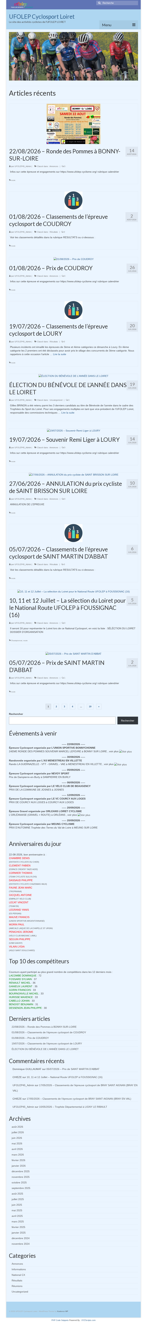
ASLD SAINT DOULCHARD (22, 950)
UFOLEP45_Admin (23, 166)
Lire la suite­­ (59, 354)
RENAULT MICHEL (19, 982)
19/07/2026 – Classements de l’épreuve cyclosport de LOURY (47, 1043)
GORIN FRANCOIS (20, 989)
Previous (13, 56)
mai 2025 (17, 1210)
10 (80, 77)
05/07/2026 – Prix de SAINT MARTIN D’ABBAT (72, 1069)
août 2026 (17, 1126)
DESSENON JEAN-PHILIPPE (25, 1007)
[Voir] (125, 751)
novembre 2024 (21, 1243)
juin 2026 (17, 1137)
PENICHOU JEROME (21, 931)
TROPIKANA (15, 891)
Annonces (53, 166)
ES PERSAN (15, 913)
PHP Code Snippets (60, 1320)
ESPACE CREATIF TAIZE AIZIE (23, 869)
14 (95, 77)
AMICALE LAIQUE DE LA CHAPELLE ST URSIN (31, 928)
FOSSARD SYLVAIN (20, 979)
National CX (18, 1274)
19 (90, 706)
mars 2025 (18, 1221)
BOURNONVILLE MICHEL (24, 993)
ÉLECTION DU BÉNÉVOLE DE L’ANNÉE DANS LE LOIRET (45, 1049)
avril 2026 (17, 1149)
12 (88, 77)
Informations (19, 1269)
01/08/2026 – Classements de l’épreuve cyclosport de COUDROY (49, 1032)
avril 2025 (17, 1215)
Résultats (54, 232)
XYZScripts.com (88, 1320)
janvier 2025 (19, 1232)
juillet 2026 (18, 1132)
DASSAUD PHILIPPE (21, 880)
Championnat (16, 640)
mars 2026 (18, 1154)
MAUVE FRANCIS (19, 917)
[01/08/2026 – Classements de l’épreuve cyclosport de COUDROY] (73, 200)
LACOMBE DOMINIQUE (22, 975)
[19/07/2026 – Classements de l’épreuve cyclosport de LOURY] (73, 310)
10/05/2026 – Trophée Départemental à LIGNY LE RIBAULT (73, 1106)
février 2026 (18, 1160)
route (13, 180)
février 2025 (18, 1227)
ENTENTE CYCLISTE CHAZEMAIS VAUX (28, 884)
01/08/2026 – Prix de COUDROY (30, 1037)
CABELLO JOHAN (19, 1000)
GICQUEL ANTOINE (20, 895)
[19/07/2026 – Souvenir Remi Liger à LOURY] (73, 430)
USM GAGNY (16, 943)
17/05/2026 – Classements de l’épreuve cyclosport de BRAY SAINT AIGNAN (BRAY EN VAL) (79, 1098)
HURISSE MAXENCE (21, 997)
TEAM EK (14, 906)
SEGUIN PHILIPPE (19, 939)
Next (134, 56)
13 (91, 77)
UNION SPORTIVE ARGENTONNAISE (27, 921)
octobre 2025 (19, 1182)
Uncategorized (56, 400)
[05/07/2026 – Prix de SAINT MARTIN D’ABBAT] (73, 653)
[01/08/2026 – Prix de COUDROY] (74, 258)
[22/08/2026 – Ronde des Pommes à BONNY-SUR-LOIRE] (73, 123)
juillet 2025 (18, 1199)
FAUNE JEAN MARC (20, 887)
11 (84, 77)
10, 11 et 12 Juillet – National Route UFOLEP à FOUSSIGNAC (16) (65, 1077)
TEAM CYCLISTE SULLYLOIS (23, 877)
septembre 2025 (21, 1188)
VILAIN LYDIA (17, 946)
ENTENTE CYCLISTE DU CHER (24, 862)
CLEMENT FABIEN (19, 865)
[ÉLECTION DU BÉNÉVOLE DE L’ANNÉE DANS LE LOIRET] (73, 375)
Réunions (17, 1286)
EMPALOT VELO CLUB (20, 899)
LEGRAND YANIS (19, 909)
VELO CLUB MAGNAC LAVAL (23, 936)
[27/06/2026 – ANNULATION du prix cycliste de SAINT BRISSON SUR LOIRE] (73, 474)
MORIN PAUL (16, 924)
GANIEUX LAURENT (20, 986)
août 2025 (17, 1193)
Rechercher (16, 714)
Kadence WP (62, 1311)
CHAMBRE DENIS (19, 858)
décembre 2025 (21, 1171)
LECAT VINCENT (19, 902)
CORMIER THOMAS (20, 872)
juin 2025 (17, 1204)
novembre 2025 (21, 1176)
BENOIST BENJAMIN (21, 1004)
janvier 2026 (19, 1165)
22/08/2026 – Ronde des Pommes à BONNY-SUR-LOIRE (44, 1026)
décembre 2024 (21, 1238)
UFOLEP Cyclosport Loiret (42, 16)
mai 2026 (17, 1143)
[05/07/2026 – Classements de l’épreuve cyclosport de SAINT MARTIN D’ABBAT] (73, 532)
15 (98, 77)
